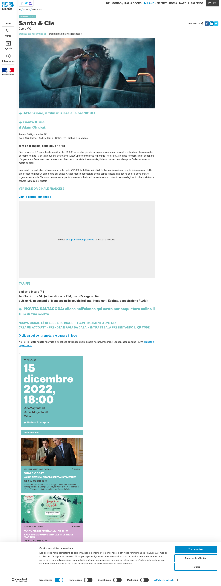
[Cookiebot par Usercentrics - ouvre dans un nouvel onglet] (19, 580)
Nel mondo (114, 3)
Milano (149, 3)
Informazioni (8, 61)
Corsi (138, 3)
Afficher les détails (164, 580)
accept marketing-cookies (80, 239)
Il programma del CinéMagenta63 (64, 33)
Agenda (8, 48)
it (209, 3)
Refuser (196, 567)
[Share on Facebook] (207, 23)
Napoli (184, 3)
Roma (173, 3)
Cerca (8, 36)
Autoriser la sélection (196, 558)
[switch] (88, 580)
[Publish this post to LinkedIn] (211, 23)
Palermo (197, 3)
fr (214, 3)
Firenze (162, 3)
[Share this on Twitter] (216, 23)
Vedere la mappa (38, 422)
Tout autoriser (196, 549)
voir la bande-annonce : (35, 197)
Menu (8, 23)
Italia (128, 3)
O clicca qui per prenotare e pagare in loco (48, 335)
